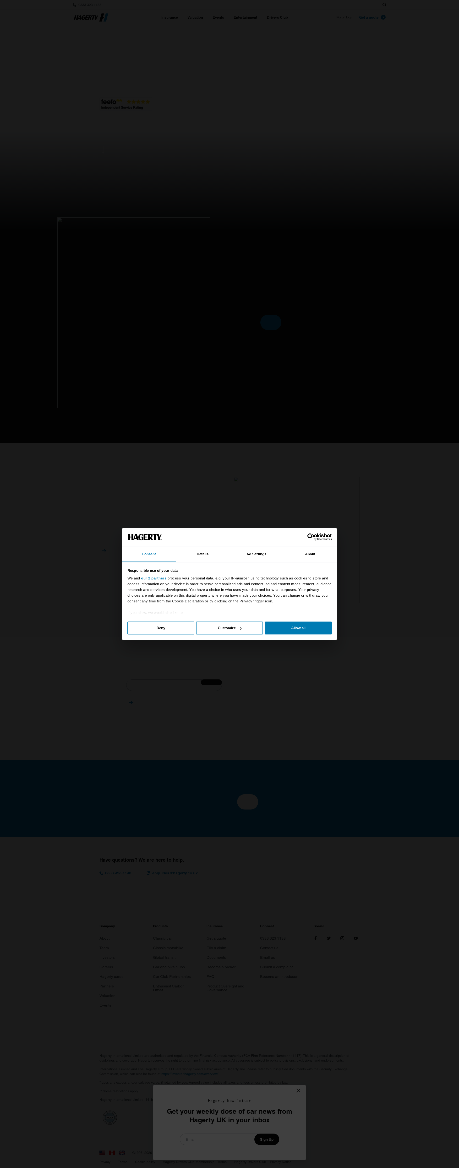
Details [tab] (202, 554)
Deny (161, 628)
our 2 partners (153, 578)
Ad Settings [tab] (256, 554)
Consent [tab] (149, 554)
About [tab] (310, 554)
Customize (227, 628)
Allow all (298, 628)
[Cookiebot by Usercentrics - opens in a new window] (311, 537)
